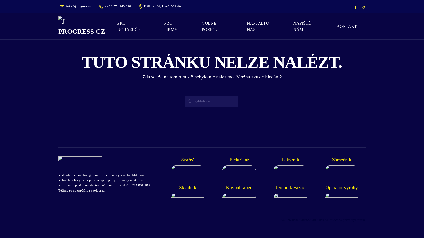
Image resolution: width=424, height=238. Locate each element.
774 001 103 (141, 185)
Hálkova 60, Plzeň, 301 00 (162, 6)
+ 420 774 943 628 (117, 6)
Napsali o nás (258, 26)
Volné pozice (209, 26)
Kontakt (347, 26)
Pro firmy (171, 26)
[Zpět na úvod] (83, 26)
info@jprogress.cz (78, 6)
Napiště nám (302, 26)
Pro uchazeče (128, 26)
